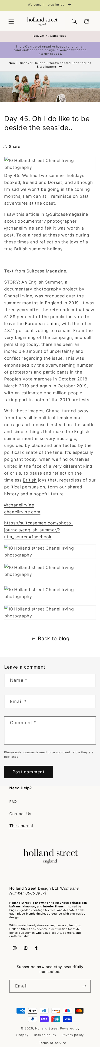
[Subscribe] (84, 986)
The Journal (21, 825)
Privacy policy (73, 1035)
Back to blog (54, 638)
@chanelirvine (19, 505)
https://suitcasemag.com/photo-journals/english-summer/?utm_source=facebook (38, 530)
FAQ (13, 801)
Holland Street (47, 1028)
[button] (11, 21)
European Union (42, 323)
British (30, 480)
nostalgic (66, 438)
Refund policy (45, 1035)
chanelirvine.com (22, 511)
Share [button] (14, 146)
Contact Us (20, 813)
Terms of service (52, 1043)
